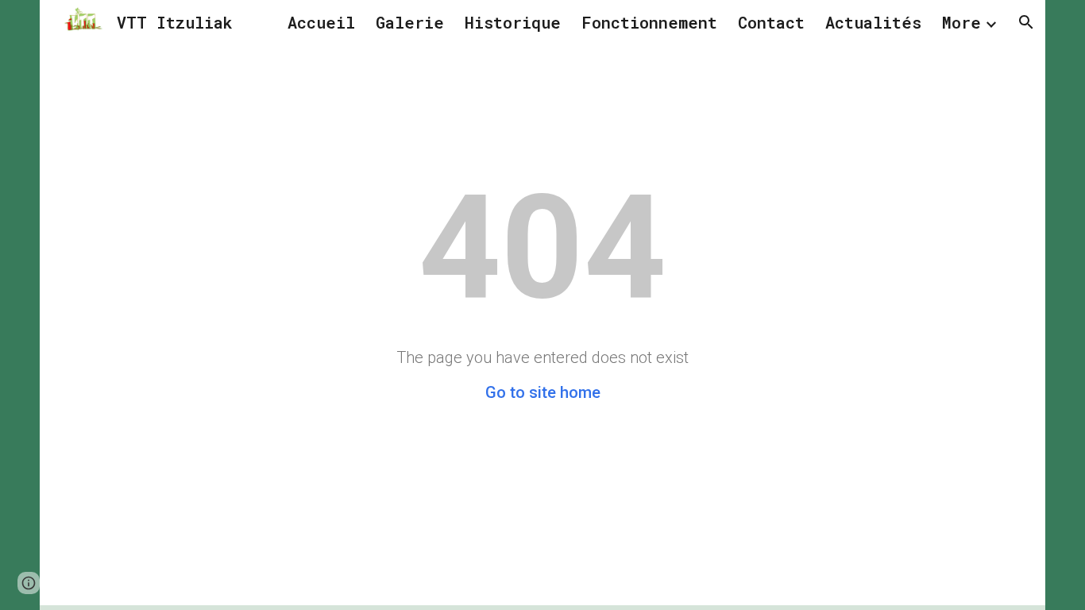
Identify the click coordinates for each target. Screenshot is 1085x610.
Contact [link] (771, 22)
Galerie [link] (410, 22)
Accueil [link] (321, 22)
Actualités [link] (873, 22)
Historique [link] (513, 22)
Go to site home (542, 392)
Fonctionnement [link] (649, 22)
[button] (1026, 22)
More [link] (961, 22)
